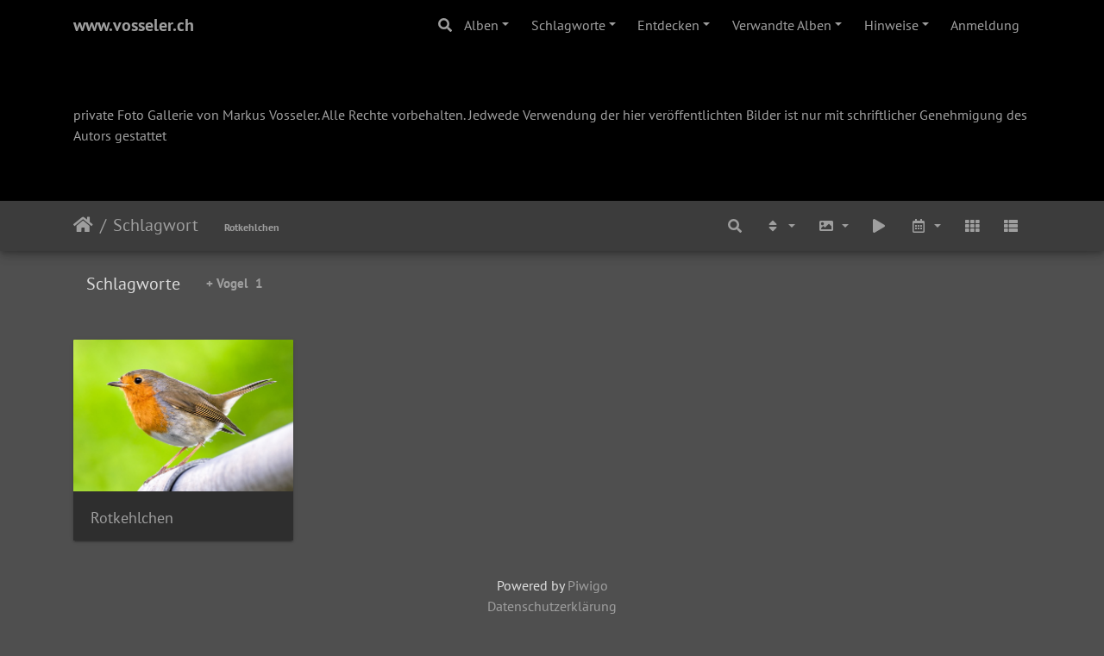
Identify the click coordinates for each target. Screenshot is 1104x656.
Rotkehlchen (251, 227)
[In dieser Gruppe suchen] (736, 226)
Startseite (83, 225)
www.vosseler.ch (133, 25)
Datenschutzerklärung (552, 606)
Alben (481, 25)
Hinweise (891, 25)
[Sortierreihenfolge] (779, 226)
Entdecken (668, 25)
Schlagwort (155, 225)
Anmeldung (984, 25)
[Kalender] (925, 226)
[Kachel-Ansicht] (972, 226)
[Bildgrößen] (833, 226)
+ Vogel (234, 283)
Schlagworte (568, 25)
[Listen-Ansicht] (1011, 226)
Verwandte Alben (781, 25)
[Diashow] (880, 226)
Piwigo (588, 585)
